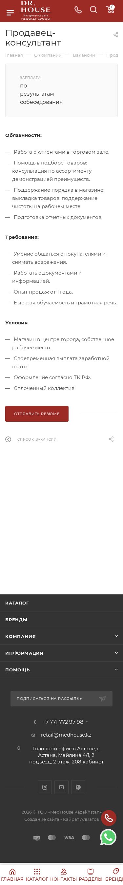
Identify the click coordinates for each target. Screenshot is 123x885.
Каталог (17, 603)
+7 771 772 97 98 (63, 722)
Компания (20, 636)
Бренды (16, 619)
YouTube (61, 787)
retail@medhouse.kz (66, 735)
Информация (24, 653)
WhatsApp (78, 787)
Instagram (45, 787)
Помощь (17, 669)
